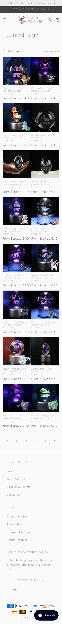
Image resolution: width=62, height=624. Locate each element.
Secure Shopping (17, 540)
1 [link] (7, 440)
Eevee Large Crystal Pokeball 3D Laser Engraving (13, 91)
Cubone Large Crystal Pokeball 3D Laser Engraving (14, 231)
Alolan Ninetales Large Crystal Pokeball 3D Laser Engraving (16, 371)
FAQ (9, 471)
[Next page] (54, 441)
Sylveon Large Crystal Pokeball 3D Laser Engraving (42, 278)
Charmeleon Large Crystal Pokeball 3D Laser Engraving (44, 231)
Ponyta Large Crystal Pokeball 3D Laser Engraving (42, 184)
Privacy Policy (15, 524)
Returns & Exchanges (20, 532)
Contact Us (13, 494)
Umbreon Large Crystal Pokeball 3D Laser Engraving (15, 325)
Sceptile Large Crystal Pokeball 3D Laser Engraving (42, 138)
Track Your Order (17, 479)
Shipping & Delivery (19, 486)
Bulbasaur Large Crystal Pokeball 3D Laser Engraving (43, 418)
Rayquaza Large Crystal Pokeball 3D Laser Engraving (43, 325)
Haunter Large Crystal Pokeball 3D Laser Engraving (14, 418)
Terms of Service (17, 516)
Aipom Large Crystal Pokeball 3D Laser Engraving (41, 371)
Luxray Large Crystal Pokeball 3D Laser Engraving (13, 278)
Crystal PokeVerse (34, 618)
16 (45, 440)
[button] (4, 20)
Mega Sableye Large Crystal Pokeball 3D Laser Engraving (16, 184)
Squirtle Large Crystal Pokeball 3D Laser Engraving (14, 138)
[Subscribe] (51, 590)
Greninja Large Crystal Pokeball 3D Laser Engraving (42, 91)
